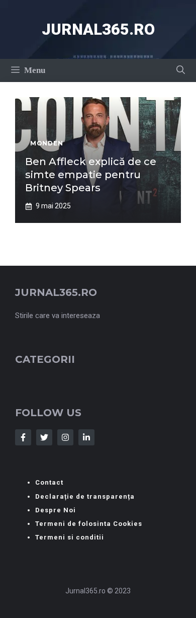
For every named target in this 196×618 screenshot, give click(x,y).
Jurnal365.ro (98, 29)
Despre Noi (55, 510)
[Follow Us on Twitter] (44, 437)
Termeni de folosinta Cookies (88, 523)
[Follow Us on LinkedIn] (86, 437)
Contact (49, 482)
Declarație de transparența (85, 496)
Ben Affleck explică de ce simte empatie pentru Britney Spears (90, 175)
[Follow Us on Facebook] (23, 437)
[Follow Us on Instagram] (65, 437)
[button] (180, 70)
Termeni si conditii (69, 537)
